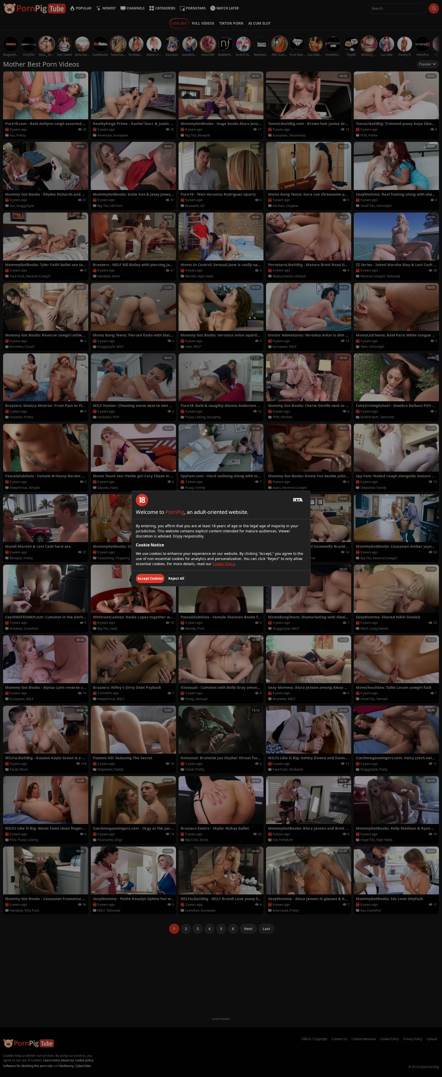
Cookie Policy (223, 563)
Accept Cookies (150, 578)
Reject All (176, 578)
